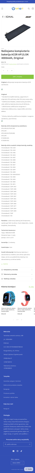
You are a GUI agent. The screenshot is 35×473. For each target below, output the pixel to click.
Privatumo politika (9, 393)
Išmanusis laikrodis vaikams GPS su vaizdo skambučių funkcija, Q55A (8, 310)
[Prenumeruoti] (29, 444)
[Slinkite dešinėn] (22, 320)
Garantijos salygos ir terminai (12, 381)
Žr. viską (31, 287)
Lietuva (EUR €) (16, 463)
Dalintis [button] (5, 264)
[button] (2, 9)
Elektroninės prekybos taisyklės (13, 385)
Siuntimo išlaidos (12, 64)
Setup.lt (15, 469)
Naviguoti (6, 409)
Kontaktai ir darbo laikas (11, 397)
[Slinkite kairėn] (13, 320)
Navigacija (6, 389)
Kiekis (2, 67)
